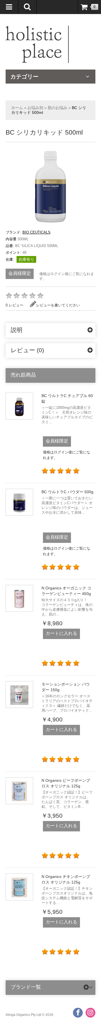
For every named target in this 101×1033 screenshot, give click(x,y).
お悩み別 (35, 107)
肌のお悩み (57, 107)
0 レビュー (14, 305)
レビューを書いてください (58, 305)
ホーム (17, 107)
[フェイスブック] (78, 1013)
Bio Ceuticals (36, 232)
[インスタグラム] (90, 1013)
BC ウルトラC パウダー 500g (67, 492)
